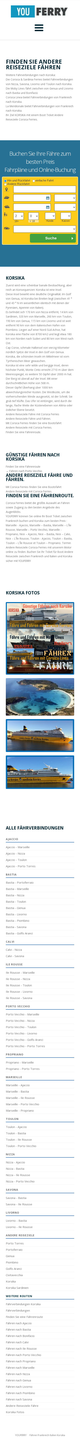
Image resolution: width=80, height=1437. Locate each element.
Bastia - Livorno (16, 914)
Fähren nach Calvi (17, 1342)
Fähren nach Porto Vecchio (23, 1355)
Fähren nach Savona (19, 1399)
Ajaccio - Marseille (18, 847)
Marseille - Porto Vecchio (22, 1104)
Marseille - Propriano (20, 1110)
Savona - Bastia (16, 1198)
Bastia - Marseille (17, 889)
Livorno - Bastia (16, 1220)
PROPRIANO (14, 1054)
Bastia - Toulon (16, 901)
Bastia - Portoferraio (20, 882)
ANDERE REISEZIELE (20, 1235)
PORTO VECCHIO (18, 1006)
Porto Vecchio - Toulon (21, 1027)
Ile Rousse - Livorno (19, 991)
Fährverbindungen (18, 1310)
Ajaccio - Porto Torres (21, 866)
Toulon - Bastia (16, 1133)
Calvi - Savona (15, 956)
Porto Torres (15, 1243)
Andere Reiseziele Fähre (22, 1406)
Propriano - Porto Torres (23, 1069)
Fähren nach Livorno (19, 1387)
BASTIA (11, 874)
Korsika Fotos (15, 1412)
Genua (10, 1256)
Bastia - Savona (16, 927)
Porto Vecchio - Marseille (22, 1014)
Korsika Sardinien (17, 1288)
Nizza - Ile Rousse (18, 1175)
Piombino (12, 1262)
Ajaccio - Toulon (16, 860)
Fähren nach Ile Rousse (21, 1348)
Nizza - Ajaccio (15, 1162)
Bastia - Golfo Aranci (19, 933)
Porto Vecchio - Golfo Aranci (24, 1040)
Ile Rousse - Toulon (19, 985)
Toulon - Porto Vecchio (21, 1146)
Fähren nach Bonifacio (20, 1336)
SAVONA (12, 1189)
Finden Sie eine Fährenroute (24, 1317)
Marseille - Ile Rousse (20, 1098)
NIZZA (10, 1154)
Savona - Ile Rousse (19, 1204)
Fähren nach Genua (18, 1380)
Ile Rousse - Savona (19, 998)
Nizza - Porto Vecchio (20, 1181)
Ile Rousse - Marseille (20, 972)
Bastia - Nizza (15, 895)
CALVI (10, 941)
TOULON (12, 1119)
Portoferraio (14, 1250)
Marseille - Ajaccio (18, 1085)
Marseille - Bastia (17, 1091)
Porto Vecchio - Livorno (21, 1033)
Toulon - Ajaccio (16, 1127)
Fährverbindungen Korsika (23, 1304)
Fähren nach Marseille (20, 1367)
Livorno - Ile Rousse (19, 1227)
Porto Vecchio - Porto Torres (25, 1046)
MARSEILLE (14, 1077)
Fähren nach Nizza (18, 1374)
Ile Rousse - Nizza (18, 979)
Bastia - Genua (15, 908)
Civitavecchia (14, 1275)
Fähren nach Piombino (20, 1393)
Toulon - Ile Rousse (19, 1139)
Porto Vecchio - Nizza (20, 1021)
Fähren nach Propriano (21, 1361)
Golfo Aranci (14, 1269)
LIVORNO (12, 1212)
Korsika (11, 1281)
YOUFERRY (21, 1435)
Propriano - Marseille (20, 1062)
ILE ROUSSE (14, 964)
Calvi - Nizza (14, 950)
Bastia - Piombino (17, 920)
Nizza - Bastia (15, 1168)
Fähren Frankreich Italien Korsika (47, 1435)
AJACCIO (12, 839)
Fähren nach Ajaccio (19, 1323)
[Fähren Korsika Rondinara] (40, 697)
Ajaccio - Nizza (15, 853)
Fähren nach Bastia (18, 1329)
